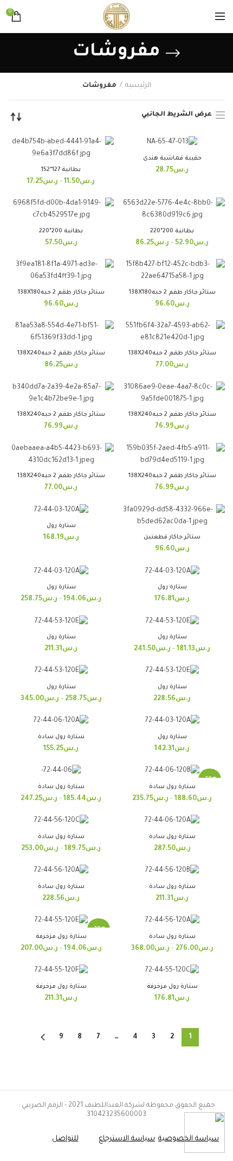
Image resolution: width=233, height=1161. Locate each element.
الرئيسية (138, 86)
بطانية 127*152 (61, 170)
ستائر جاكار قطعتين (172, 537)
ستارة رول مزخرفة (61, 937)
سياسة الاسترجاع (127, 1139)
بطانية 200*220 (172, 231)
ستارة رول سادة (61, 737)
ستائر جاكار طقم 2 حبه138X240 (172, 353)
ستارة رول (61, 526)
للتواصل (65, 1139)
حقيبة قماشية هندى (172, 158)
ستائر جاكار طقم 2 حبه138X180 (172, 292)
